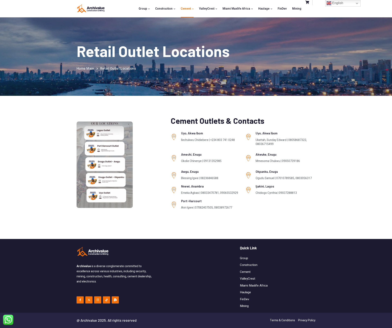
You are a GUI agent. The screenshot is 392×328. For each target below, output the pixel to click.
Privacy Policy (306, 320)
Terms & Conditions (282, 320)
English (337, 3)
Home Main (85, 68)
